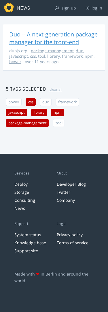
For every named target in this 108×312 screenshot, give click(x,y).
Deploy (21, 184)
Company (66, 200)
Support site (26, 250)
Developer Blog (71, 184)
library (53, 56)
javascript (18, 56)
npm (89, 56)
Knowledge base (30, 242)
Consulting (24, 200)
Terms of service (72, 242)
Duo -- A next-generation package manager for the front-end (53, 38)
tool (41, 56)
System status (27, 234)
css (33, 56)
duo (79, 50)
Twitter (63, 192)
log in (96, 8)
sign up (68, 8)
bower (15, 61)
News (19, 208)
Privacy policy (70, 234)
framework (72, 56)
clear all (56, 89)
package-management (52, 50)
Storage (21, 192)
